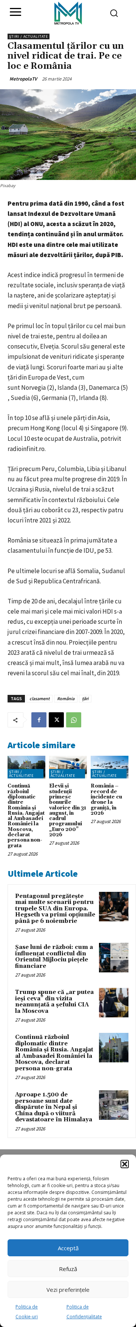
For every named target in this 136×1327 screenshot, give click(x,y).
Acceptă (68, 1248)
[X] (56, 719)
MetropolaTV (23, 79)
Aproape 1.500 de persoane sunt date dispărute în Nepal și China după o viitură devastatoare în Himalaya (53, 1107)
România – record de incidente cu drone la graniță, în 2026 (106, 799)
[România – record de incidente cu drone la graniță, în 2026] (109, 767)
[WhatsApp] (73, 719)
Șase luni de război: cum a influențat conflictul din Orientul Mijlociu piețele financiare (54, 957)
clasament (39, 698)
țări (85, 698)
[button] (124, 1164)
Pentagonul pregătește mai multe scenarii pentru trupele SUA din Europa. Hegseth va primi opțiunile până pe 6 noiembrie (55, 909)
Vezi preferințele (68, 1289)
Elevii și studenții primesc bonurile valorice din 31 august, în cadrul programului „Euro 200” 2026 (67, 810)
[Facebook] (38, 719)
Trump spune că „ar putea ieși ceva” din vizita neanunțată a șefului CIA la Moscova (54, 1002)
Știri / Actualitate (28, 36)
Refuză (68, 1269)
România (65, 698)
